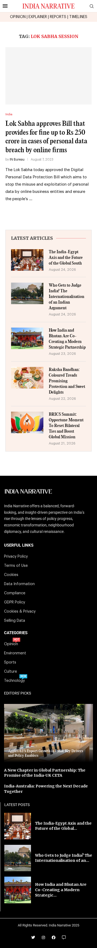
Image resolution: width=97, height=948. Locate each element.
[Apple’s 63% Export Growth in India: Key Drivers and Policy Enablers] (48, 733)
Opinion (11, 644)
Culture (10, 671)
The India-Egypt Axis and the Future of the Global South (66, 257)
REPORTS (58, 17)
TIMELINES (78, 17)
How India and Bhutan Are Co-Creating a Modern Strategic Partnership (67, 338)
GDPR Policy (14, 602)
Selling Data (14, 621)
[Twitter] (33, 937)
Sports (10, 662)
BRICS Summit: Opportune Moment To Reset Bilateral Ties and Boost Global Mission (66, 425)
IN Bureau (17, 159)
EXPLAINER (38, 17)
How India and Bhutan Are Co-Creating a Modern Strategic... (60, 889)
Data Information (19, 584)
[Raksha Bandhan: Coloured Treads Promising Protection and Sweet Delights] (27, 377)
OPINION (18, 17)
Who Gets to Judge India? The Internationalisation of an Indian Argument (66, 296)
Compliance (14, 593)
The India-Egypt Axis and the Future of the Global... (63, 826)
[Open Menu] (5, 6)
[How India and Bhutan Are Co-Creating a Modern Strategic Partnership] (27, 338)
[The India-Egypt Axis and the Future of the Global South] (27, 260)
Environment (15, 653)
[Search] (91, 6)
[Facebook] (53, 937)
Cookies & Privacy (20, 611)
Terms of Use (16, 566)
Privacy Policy (16, 556)
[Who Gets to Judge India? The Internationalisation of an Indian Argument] (27, 293)
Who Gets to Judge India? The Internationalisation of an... (63, 858)
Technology (14, 681)
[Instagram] (43, 937)
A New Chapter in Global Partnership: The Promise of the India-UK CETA (44, 773)
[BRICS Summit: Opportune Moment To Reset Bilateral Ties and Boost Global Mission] (27, 422)
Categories (15, 633)
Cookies (11, 575)
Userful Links (18, 545)
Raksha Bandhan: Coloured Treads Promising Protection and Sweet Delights (67, 381)
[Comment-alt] (64, 937)
